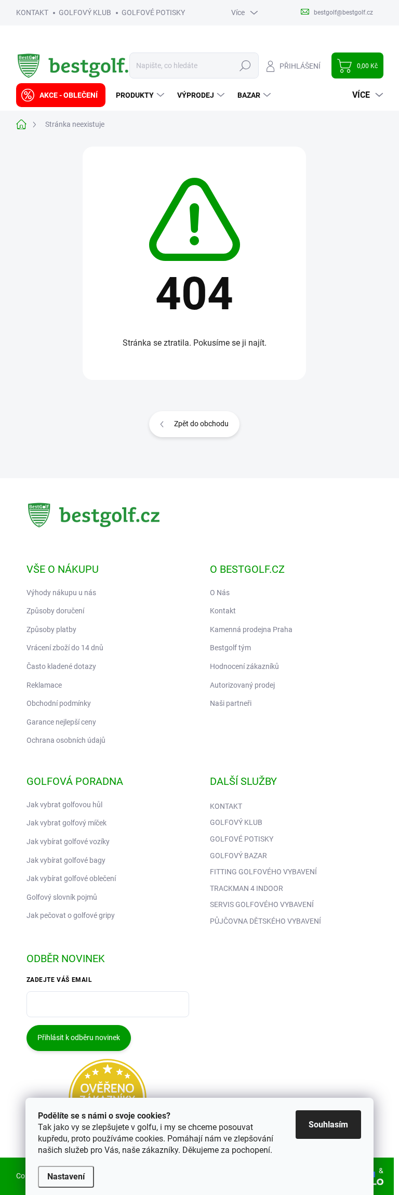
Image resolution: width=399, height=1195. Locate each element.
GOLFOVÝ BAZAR (238, 855)
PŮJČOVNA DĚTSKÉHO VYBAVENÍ (265, 921)
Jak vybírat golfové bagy (65, 860)
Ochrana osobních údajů (65, 740)
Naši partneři (230, 703)
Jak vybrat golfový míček (66, 823)
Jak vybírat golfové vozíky (68, 841)
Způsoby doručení (55, 611)
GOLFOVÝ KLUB (85, 12)
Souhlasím (328, 1125)
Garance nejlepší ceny (61, 722)
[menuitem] (60, 95)
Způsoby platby (51, 629)
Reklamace (44, 685)
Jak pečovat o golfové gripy (70, 915)
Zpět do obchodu (201, 423)
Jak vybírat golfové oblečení (71, 878)
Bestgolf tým (230, 648)
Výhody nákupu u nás (61, 592)
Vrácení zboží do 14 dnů (64, 648)
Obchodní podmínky (58, 703)
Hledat (245, 65)
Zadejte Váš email (59, 979)
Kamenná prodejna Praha (251, 629)
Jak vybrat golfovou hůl (64, 804)
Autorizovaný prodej (242, 685)
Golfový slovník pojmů (61, 897)
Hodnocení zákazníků (244, 666)
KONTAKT (32, 12)
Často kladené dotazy (61, 666)
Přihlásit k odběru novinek (78, 1037)
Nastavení (66, 1176)
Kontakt (223, 611)
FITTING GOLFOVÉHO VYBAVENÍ (263, 872)
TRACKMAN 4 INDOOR (246, 888)
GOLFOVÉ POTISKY (153, 12)
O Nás (220, 592)
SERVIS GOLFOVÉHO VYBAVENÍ (262, 904)
